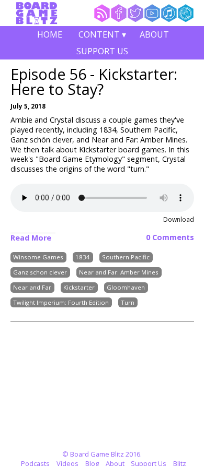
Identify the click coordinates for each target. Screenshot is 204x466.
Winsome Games (38, 257)
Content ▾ (102, 36)
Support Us (102, 51)
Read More (30, 238)
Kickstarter (79, 287)
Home (49, 34)
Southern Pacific (126, 257)
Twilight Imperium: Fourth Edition (61, 302)
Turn (127, 302)
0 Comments (170, 237)
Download (178, 219)
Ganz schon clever (40, 272)
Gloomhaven (126, 287)
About (154, 34)
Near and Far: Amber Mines (118, 272)
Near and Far (32, 287)
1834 (82, 257)
